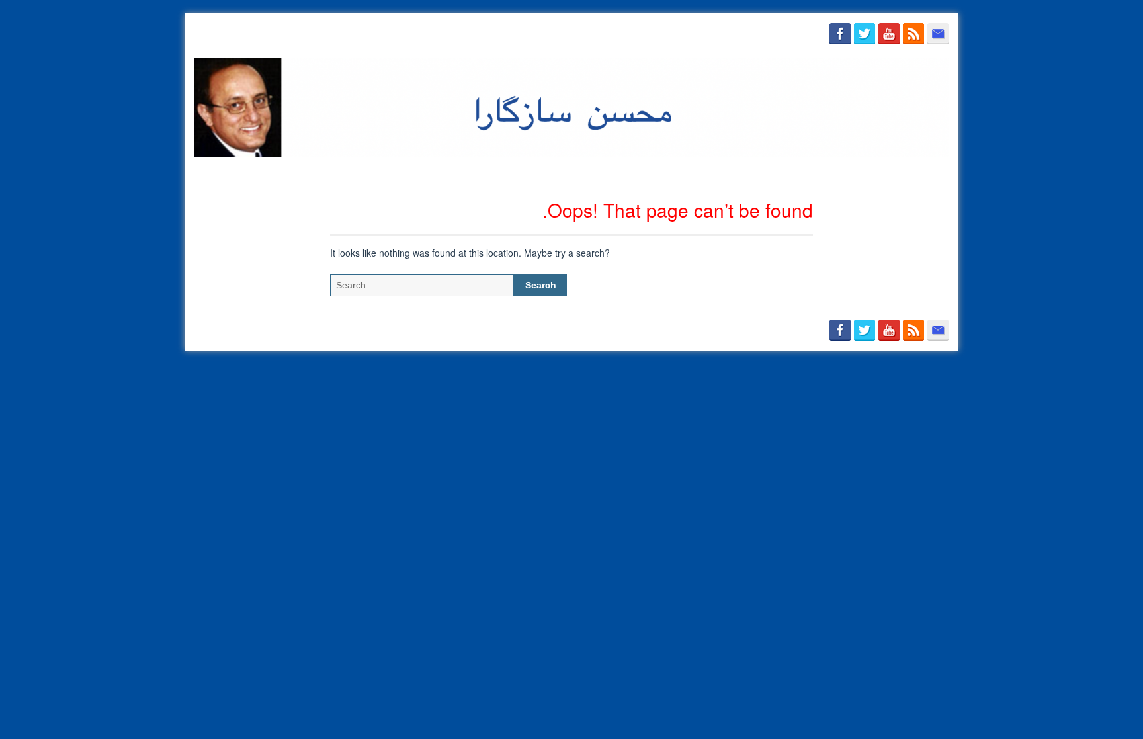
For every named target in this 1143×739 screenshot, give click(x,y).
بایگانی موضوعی (714, 173)
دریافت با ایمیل (909, 173)
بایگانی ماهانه (635, 173)
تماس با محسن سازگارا (813, 173)
